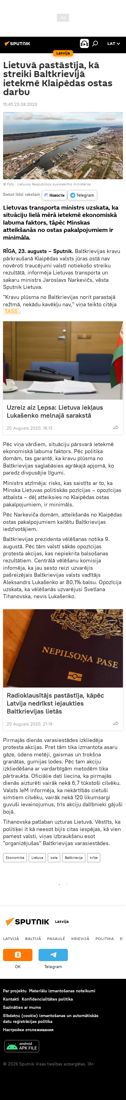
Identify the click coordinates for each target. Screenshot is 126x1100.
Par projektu (15, 991)
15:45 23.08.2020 (20, 104)
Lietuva (37, 857)
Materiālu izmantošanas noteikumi (62, 991)
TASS (11, 311)
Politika (104, 938)
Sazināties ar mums (22, 1007)
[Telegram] (82, 195)
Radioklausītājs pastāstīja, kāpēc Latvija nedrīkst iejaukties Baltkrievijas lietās (55, 703)
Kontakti (11, 999)
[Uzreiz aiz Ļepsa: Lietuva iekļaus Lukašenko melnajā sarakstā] (63, 360)
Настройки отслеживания (28, 1029)
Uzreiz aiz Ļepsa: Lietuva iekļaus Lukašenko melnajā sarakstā (55, 411)
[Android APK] (22, 1047)
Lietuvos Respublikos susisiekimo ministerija (54, 184)
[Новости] (54, 195)
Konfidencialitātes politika (47, 999)
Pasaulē (56, 938)
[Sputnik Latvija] (18, 46)
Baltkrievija (74, 857)
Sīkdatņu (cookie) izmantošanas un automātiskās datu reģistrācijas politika (50, 1018)
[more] (116, 427)
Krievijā (80, 938)
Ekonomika (15, 857)
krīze (94, 857)
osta (53, 857)
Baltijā (33, 938)
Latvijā (11, 938)
